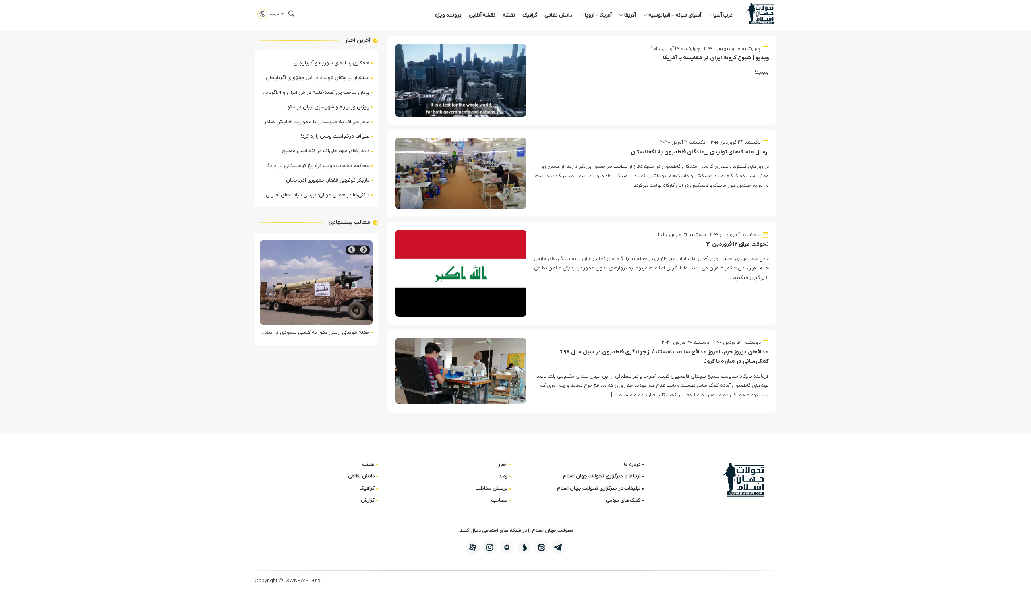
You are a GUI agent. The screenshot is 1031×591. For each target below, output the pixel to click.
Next (352, 249)
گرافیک (529, 15)
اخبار (502, 464)
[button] (292, 13)
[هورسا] (507, 547)
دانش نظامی (558, 15)
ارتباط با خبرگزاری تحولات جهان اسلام (601, 476)
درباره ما (632, 464)
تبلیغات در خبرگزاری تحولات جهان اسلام (598, 488)
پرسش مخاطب (491, 488)
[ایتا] (541, 547)
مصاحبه (499, 500)
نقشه (509, 15)
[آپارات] (473, 547)
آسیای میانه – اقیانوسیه (674, 15)
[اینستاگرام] (489, 547)
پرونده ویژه (448, 15)
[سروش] (524, 547)
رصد (503, 476)
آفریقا (630, 15)
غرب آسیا (723, 15)
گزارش (368, 500)
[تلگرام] (558, 547)
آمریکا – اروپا (598, 15)
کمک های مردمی (623, 500)
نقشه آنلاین (482, 15)
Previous (364, 249)
